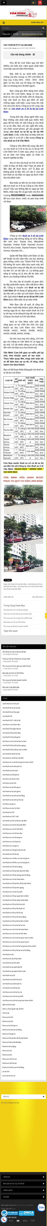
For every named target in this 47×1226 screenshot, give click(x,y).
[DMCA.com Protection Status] (26, 1213)
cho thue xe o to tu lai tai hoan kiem (15, 929)
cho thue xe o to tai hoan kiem (13, 879)
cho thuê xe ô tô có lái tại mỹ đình (14, 821)
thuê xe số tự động (9, 1046)
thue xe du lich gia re (9, 1026)
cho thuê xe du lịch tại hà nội (12, 800)
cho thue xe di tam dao (10, 779)
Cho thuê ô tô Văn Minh (24, 1205)
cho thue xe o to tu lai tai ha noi (13, 925)
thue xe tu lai (7, 1051)
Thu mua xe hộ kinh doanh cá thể (16, 626)
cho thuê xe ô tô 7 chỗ (10, 817)
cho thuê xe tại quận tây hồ (12, 967)
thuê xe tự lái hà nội (9, 1063)
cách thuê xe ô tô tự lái (10, 704)
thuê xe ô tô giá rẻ (8, 1034)
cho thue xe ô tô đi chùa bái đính (14, 825)
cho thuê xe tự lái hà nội (11, 988)
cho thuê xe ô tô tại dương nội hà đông (16, 875)
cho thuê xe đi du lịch (10, 771)
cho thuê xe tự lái (8, 975)
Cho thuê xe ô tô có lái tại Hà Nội (16, 610)
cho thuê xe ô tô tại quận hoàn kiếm (15, 900)
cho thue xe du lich (9, 783)
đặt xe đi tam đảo (8, 1005)
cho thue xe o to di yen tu (11, 842)
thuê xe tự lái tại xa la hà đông (13, 1067)
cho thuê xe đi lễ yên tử (10, 775)
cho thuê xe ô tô (8, 812)
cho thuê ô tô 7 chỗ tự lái (11, 720)
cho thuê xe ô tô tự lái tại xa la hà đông (16, 950)
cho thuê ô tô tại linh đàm (11, 733)
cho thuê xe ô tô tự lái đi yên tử (13, 908)
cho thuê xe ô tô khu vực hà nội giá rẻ (15, 862)
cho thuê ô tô (7, 716)
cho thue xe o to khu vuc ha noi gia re (15, 858)
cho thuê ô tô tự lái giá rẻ (11, 737)
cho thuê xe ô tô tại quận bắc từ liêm (15, 896)
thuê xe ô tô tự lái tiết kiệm (11, 1042)
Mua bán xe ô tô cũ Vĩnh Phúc (14, 622)
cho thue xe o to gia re (10, 846)
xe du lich (5, 1072)
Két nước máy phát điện (10, 687)
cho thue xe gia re (8, 804)
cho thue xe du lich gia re (11, 787)
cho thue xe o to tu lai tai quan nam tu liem (17, 938)
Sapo (13, 1209)
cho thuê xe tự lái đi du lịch (12, 980)
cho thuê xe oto (8, 954)
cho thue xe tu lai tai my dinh (12, 996)
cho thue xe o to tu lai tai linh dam (14, 934)
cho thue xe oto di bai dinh (11, 959)
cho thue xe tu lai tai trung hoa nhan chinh (17, 1000)
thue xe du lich (7, 1017)
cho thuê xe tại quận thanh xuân (14, 971)
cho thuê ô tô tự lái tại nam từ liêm (14, 750)
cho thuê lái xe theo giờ (10, 712)
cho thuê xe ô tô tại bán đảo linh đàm (15, 871)
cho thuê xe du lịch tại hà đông (13, 796)
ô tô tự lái (5, 1013)
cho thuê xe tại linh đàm (11, 963)
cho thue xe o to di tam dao (12, 833)
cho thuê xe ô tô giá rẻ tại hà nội (13, 850)
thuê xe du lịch (7, 1021)
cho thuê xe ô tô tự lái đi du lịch (13, 904)
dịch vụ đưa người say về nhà (12, 1009)
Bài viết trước (38, 597)
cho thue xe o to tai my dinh (12, 892)
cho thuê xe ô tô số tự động (12, 867)
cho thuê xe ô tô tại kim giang (13, 888)
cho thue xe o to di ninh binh (12, 829)
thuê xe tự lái (7, 1055)
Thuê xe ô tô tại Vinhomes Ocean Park (18, 614)
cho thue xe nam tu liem (11, 808)
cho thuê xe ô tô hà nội (10, 854)
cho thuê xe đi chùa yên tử (12, 766)
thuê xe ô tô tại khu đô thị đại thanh (15, 1038)
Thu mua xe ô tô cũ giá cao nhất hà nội (18, 618)
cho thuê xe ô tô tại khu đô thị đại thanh (16, 883)
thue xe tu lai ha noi (9, 1059)
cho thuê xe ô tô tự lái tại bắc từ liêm (15, 921)
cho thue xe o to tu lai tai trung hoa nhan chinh (19, 946)
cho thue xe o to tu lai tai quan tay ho (15, 942)
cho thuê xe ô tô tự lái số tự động (14, 917)
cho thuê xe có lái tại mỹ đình (13, 758)
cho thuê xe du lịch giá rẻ (11, 791)
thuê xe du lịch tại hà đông (12, 1030)
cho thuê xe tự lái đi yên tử (11, 984)
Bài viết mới (8, 597)
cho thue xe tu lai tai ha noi (12, 992)
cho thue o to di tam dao (11, 725)
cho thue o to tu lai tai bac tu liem (14, 741)
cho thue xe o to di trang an (12, 837)
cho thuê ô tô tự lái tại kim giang (14, 745)
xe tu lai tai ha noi (8, 1076)
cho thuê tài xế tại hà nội (11, 754)
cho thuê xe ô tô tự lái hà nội (12, 913)
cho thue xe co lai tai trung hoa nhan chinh (17, 762)
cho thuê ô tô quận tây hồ (11, 729)
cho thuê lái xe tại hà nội (11, 708)
